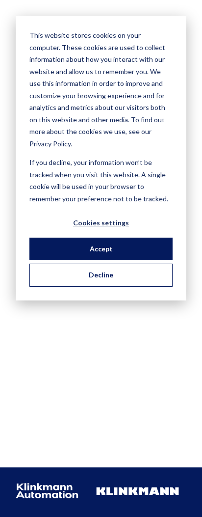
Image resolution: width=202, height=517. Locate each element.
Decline (101, 275)
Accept (101, 249)
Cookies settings (101, 222)
